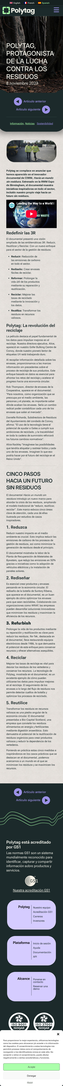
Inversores (39, 920)
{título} (30, 1082)
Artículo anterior (35, 101)
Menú (56, 10)
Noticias (30, 123)
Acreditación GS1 (43, 911)
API (35, 956)
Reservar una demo (40, 987)
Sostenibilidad (45, 123)
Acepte (31, 1067)
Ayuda (36, 947)
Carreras (38, 916)
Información (17, 123)
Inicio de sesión (42, 943)
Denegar (31, 1075)
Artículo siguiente (28, 109)
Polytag (18, 11)
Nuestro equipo (41, 907)
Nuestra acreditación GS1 (31, 890)
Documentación (42, 952)
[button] (58, 1034)
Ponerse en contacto (39, 980)
